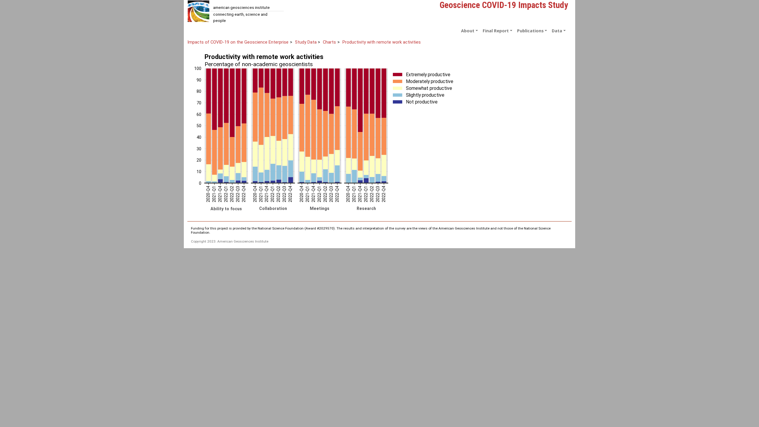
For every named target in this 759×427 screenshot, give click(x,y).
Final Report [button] (496, 31)
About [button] (467, 31)
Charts (329, 42)
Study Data (306, 42)
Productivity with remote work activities (381, 42)
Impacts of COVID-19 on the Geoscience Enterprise (237, 42)
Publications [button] (530, 31)
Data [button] (557, 31)
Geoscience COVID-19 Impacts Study (504, 5)
